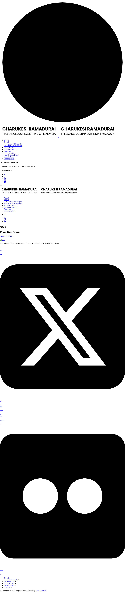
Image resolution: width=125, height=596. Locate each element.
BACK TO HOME (6, 236)
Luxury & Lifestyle (15, 144)
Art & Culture (9, 148)
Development (9, 585)
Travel (6, 142)
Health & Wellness (11, 155)
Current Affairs (9, 153)
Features (7, 151)
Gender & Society (10, 149)
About (6, 140)
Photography (9, 159)
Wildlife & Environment (13, 146)
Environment (9, 582)
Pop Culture (9, 157)
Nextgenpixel (41, 591)
